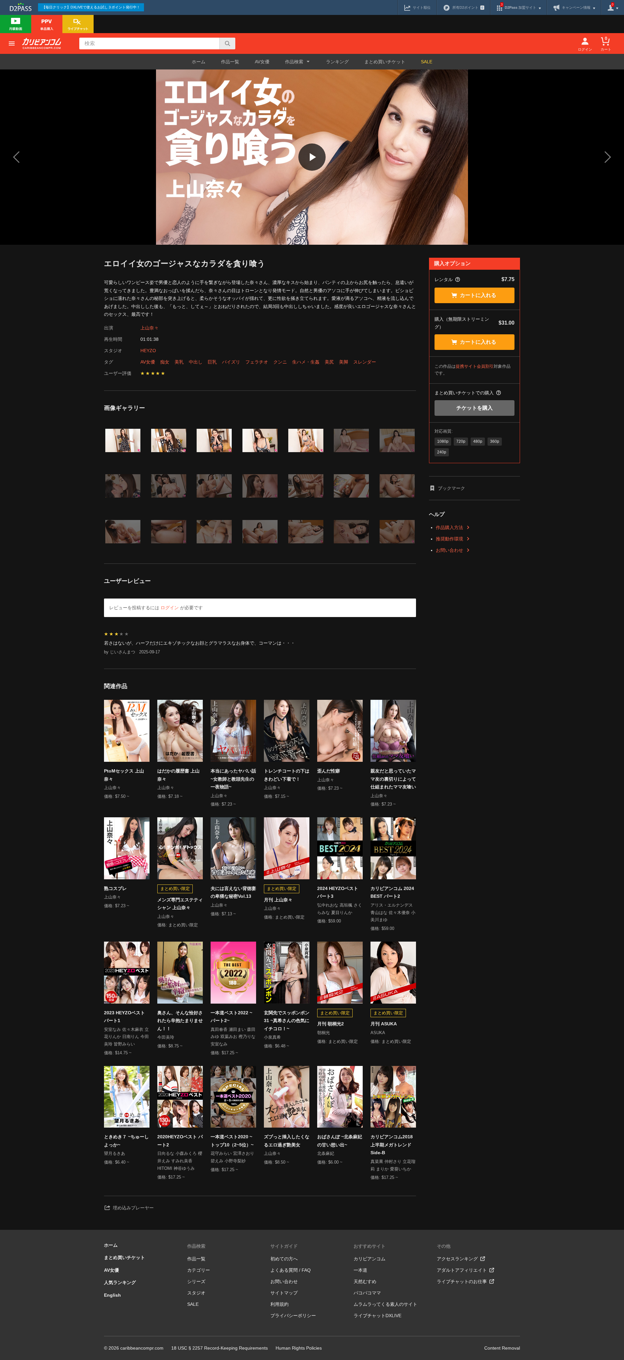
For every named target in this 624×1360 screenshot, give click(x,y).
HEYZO (148, 350)
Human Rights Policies (299, 1348)
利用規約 (279, 1304)
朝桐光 (323, 1032)
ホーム (198, 61)
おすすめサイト (369, 1246)
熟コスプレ (115, 888)
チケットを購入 (474, 408)
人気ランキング (120, 1282)
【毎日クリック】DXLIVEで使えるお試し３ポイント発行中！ (91, 7)
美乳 (179, 362)
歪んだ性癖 (328, 770)
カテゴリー (198, 1270)
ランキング (337, 61)
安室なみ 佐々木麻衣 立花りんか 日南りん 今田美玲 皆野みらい (126, 1037)
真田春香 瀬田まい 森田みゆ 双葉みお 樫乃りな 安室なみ (233, 1037)
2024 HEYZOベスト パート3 (337, 892)
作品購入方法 (449, 527)
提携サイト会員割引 (475, 366)
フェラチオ (256, 362)
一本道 (360, 1270)
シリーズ (196, 1281)
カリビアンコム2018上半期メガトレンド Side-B (391, 1144)
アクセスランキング (457, 1258)
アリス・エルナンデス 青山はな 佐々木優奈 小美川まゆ (392, 912)
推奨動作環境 (449, 538)
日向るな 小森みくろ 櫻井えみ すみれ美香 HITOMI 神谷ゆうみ (179, 1161)
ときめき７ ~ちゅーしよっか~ (126, 1140)
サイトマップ (284, 1292)
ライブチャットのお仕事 (462, 1281)
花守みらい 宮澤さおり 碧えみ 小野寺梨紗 (232, 1157)
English (112, 1295)
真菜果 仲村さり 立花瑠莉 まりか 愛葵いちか (392, 1165)
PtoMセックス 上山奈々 (124, 775)
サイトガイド (284, 1246)
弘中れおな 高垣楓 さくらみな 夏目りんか (339, 909)
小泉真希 (272, 1037)
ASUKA (377, 1032)
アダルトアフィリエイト (462, 1270)
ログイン (170, 607)
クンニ (280, 362)
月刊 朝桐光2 (330, 1023)
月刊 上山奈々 (278, 899)
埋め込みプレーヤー (133, 1207)
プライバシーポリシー (293, 1315)
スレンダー (364, 362)
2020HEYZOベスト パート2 (180, 1140)
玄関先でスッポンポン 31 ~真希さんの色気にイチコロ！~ (286, 1020)
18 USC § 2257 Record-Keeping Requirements (219, 1348)
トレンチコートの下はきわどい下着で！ (286, 775)
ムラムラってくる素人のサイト (385, 1304)
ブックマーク (451, 488)
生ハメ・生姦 (305, 362)
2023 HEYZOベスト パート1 (124, 1016)
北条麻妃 (325, 1153)
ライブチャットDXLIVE (377, 1315)
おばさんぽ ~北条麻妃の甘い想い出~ (339, 1140)
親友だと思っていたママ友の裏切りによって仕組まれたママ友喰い (393, 778)
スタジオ (196, 1292)
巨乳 (212, 362)
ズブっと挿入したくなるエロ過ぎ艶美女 (286, 1140)
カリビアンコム (369, 1258)
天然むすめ (365, 1281)
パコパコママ (367, 1292)
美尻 (329, 362)
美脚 (343, 362)
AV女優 (262, 61)
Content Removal (502, 1348)
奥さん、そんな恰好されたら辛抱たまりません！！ (180, 1020)
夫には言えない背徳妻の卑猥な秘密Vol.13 (233, 892)
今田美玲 (165, 1037)
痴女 (164, 362)
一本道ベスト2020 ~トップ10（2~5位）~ (232, 1140)
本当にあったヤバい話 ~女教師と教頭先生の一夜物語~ (233, 778)
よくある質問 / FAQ (290, 1270)
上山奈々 (149, 327)
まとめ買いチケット (384, 61)
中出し (195, 362)
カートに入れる (478, 295)
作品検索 (196, 1246)
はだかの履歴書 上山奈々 (178, 775)
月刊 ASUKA (383, 1023)
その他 (443, 1246)
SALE (426, 61)
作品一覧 (230, 61)
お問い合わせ (449, 550)
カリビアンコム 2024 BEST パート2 (392, 892)
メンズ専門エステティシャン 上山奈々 (180, 903)
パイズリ (231, 362)
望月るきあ (114, 1153)
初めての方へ (284, 1258)
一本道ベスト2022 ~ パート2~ (231, 1016)
